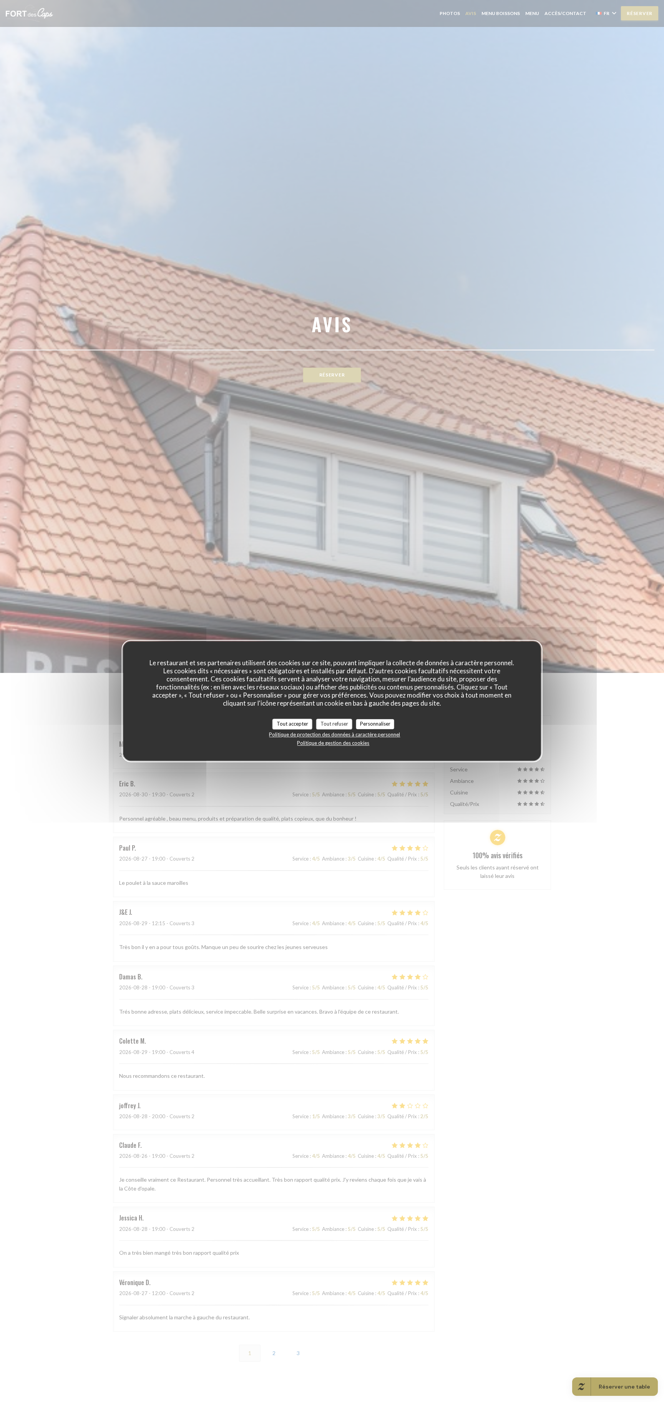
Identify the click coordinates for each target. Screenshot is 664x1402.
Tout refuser (334, 724)
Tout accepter (292, 724)
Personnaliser (375, 724)
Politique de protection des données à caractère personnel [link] (334, 734)
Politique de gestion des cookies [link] (333, 743)
